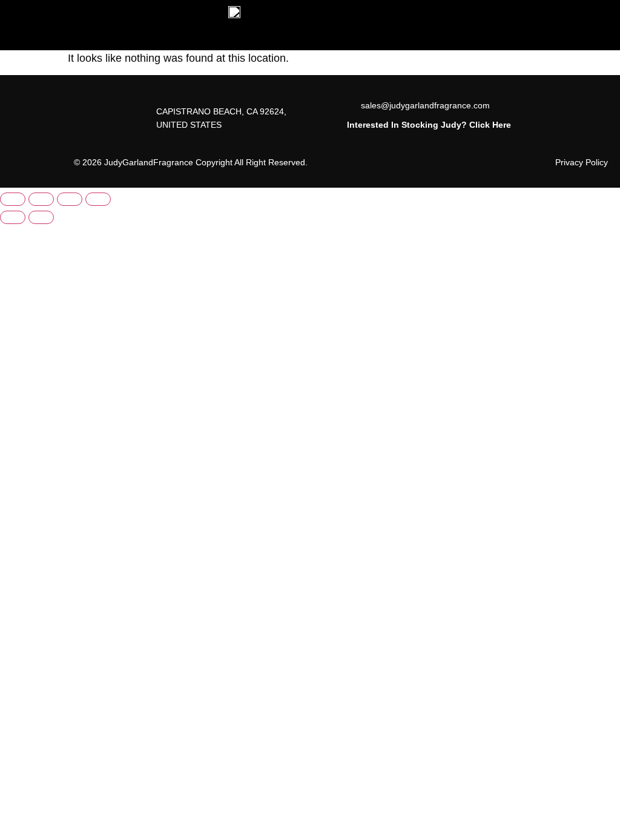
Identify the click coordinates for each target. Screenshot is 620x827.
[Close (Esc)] (98, 199)
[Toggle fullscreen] (41, 199)
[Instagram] (31, 139)
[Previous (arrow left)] (12, 217)
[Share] (69, 199)
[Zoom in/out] (12, 199)
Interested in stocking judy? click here (429, 125)
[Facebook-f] (31, 112)
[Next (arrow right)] (41, 217)
